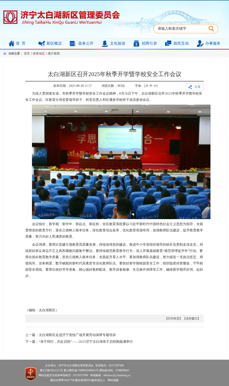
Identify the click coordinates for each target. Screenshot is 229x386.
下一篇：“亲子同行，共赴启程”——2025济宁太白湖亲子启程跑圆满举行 (79, 341)
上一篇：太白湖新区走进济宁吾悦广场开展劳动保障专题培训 (70, 335)
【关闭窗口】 (191, 318)
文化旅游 (117, 43)
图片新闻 (54, 53)
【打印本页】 (173, 318)
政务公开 (85, 43)
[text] (181, 28)
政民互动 (181, 43)
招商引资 (149, 43)
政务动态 (39, 53)
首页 (22, 43)
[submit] (213, 28)
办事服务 (213, 43)
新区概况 (54, 43)
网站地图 (112, 380)
